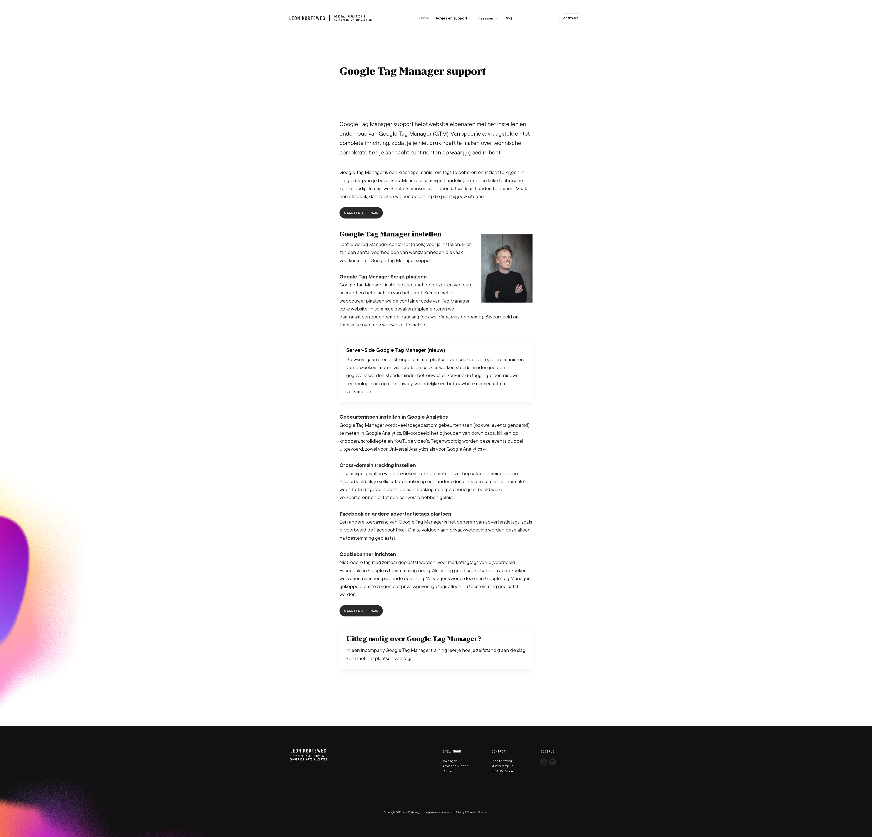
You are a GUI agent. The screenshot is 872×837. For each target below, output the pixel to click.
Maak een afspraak (361, 213)
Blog (508, 18)
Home (424, 18)
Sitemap (483, 812)
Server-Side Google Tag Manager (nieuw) (395, 350)
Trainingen (486, 18)
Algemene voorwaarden (439, 812)
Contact (571, 18)
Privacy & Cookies (466, 812)
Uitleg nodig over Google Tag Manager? (413, 639)
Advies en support (451, 18)
